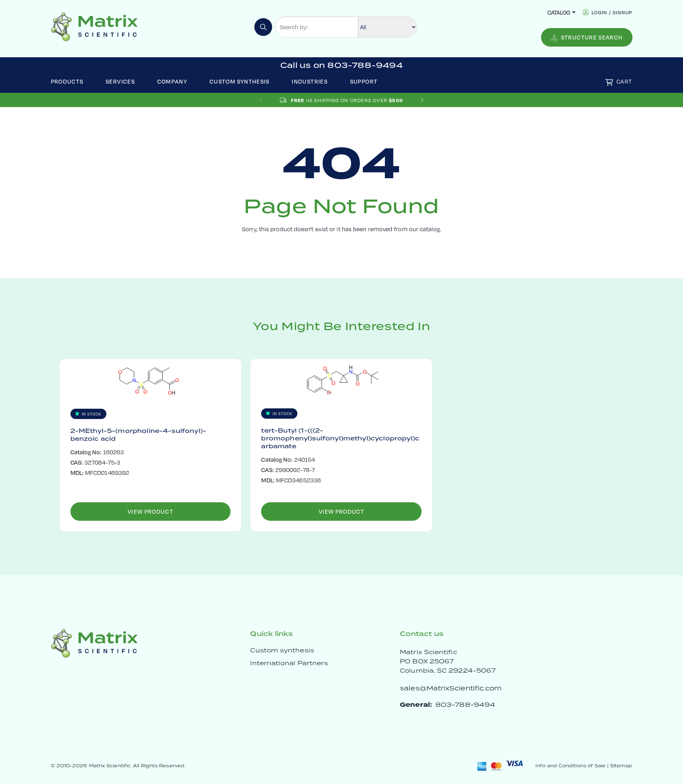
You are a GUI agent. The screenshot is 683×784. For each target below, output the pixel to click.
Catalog (558, 12)
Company (172, 81)
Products (67, 81)
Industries (310, 81)
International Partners (289, 663)
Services (120, 81)
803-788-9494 (465, 704)
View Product (150, 511)
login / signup (612, 12)
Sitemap (621, 766)
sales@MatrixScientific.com (451, 688)
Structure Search (592, 37)
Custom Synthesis (240, 81)
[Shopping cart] (609, 82)
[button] (422, 100)
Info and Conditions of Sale (570, 766)
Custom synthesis (282, 650)
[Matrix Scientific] (94, 26)
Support (364, 81)
